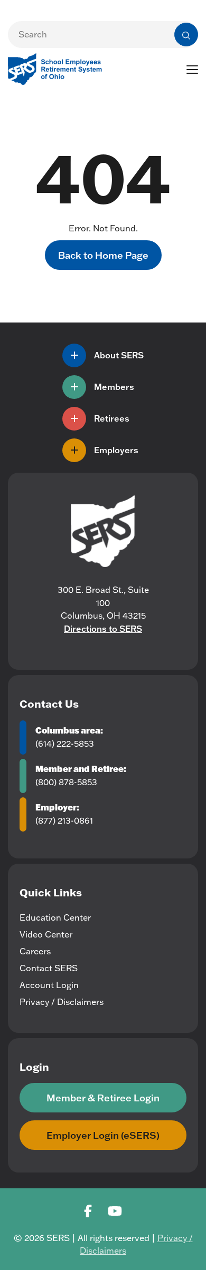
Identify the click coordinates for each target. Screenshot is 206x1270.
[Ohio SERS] (58, 68)
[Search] (186, 34)
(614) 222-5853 (64, 743)
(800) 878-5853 (66, 782)
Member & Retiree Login (103, 1097)
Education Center (55, 917)
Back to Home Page (103, 255)
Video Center (46, 934)
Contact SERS (49, 968)
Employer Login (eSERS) (103, 1135)
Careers (35, 951)
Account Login (49, 985)
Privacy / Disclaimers (62, 1002)
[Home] (103, 531)
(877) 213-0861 (64, 820)
